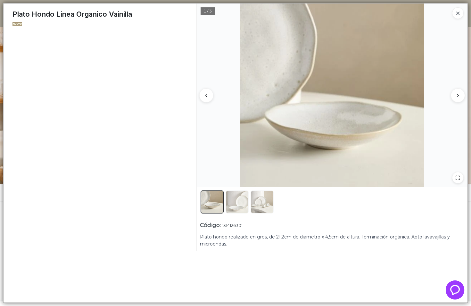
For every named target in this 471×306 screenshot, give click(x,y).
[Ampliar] (458, 177)
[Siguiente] (458, 95)
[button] (212, 201)
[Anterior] (206, 95)
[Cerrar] (458, 13)
